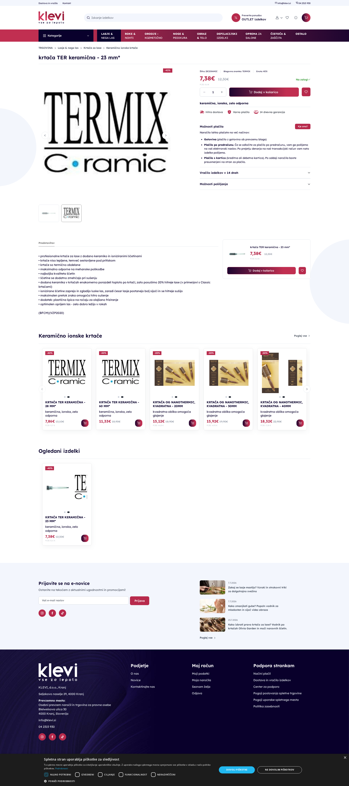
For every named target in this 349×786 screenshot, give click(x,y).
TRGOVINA (46, 48)
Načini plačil (262, 673)
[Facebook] (52, 613)
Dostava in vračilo (48, 3)
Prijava (140, 601)
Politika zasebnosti (266, 706)
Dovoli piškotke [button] (236, 769)
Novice (136, 680)
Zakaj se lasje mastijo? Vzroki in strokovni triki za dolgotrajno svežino (257, 589)
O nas (135, 673)
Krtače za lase (92, 48)
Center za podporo (266, 686)
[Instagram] (42, 613)
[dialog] (174, 770)
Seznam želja (201, 686)
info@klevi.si (284, 3)
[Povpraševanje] (296, 17)
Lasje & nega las (68, 48)
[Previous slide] (45, 135)
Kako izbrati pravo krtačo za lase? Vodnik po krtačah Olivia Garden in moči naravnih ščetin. (257, 626)
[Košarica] (306, 17)
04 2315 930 (304, 3)
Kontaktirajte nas (143, 686)
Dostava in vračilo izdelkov (272, 680)
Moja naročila (201, 680)
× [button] (345, 757)
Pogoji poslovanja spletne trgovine (277, 693)
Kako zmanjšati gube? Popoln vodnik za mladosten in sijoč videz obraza (253, 607)
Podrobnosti (61, 768)
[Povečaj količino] (221, 92)
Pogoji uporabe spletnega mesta (276, 700)
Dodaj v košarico (266, 92)
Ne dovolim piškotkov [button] (279, 769)
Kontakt (67, 3)
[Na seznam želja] (306, 92)
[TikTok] (62, 613)
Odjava (197, 693)
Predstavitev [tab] (47, 243)
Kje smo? (303, 126)
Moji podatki (200, 673)
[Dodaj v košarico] (85, 423)
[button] (279, 17)
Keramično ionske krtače (122, 48)
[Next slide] (165, 135)
